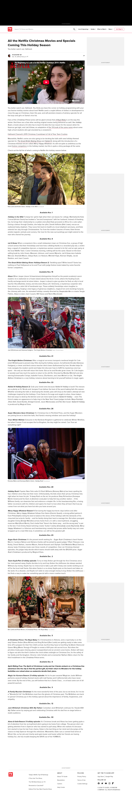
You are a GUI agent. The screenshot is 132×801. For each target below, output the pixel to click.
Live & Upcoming (83, 29)
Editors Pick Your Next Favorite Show (40, 789)
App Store (101, 776)
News (110, 29)
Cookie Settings (82, 784)
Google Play (109, 776)
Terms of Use (81, 780)
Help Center (61, 787)
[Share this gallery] (84, 55)
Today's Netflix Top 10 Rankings (38, 775)
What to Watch (101, 29)
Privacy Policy (81, 776)
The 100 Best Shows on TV (37, 782)
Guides (93, 29)
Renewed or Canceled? (36, 785)
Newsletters (61, 780)
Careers (59, 784)
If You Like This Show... (36, 778)
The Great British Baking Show (29, 141)
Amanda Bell (16, 54)
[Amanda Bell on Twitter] (21, 54)
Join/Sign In (119, 29)
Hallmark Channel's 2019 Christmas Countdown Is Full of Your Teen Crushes (37, 134)
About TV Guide (62, 776)
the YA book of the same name (61, 127)
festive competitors (19, 146)
